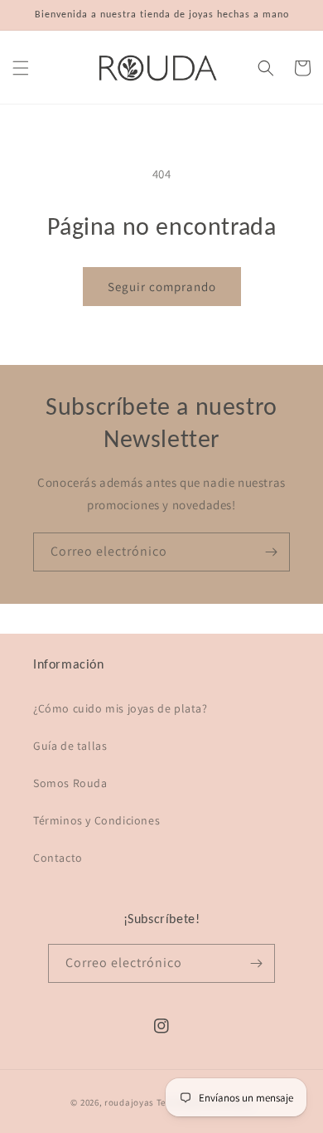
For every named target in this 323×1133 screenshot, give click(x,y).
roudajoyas (129, 1102)
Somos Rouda (70, 783)
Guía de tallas (70, 745)
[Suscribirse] (271, 551)
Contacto (58, 857)
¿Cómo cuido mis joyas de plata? (120, 708)
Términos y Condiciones (96, 820)
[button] (20, 68)
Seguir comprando (162, 286)
